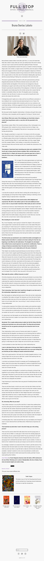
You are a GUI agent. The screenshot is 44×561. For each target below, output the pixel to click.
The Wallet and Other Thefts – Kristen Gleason (37, 507)
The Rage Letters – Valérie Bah (6, 506)
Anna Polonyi (22, 29)
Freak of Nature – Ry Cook (27, 506)
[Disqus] (22, 530)
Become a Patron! (5, 468)
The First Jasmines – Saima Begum (17, 506)
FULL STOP (23, 557)
